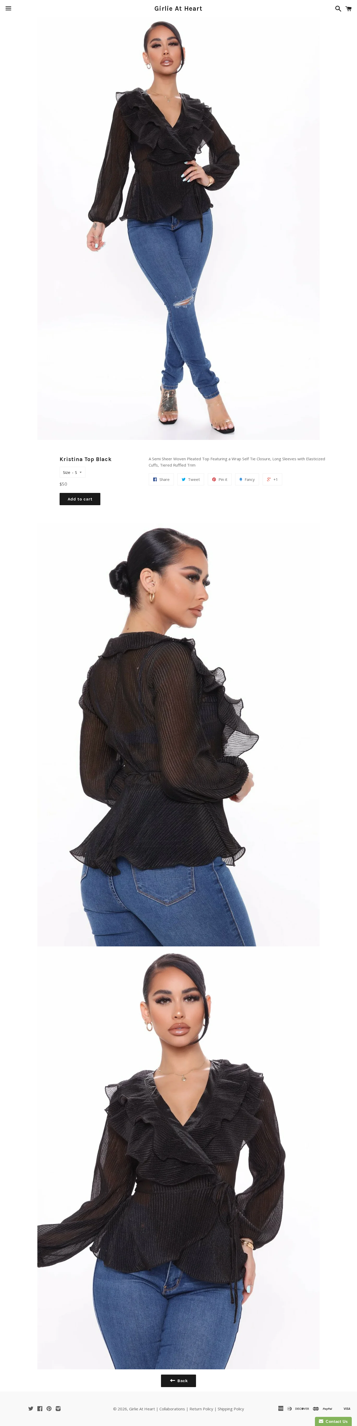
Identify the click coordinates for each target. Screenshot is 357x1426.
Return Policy (201, 1408)
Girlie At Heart (178, 8)
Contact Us (335, 1421)
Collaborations (172, 1408)
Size (66, 472)
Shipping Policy (231, 1408)
